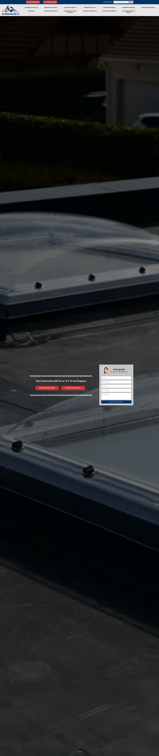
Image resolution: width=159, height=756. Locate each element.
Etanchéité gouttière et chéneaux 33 (70, 12)
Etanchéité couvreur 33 (129, 7)
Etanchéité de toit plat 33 (31, 7)
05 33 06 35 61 (34, 2)
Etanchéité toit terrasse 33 (90, 11)
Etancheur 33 (31, 11)
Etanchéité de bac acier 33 (51, 7)
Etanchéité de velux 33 (90, 7)
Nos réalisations (47, 388)
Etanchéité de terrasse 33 (51, 11)
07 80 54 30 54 (51, 2)
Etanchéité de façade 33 (70, 7)
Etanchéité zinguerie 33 (109, 7)
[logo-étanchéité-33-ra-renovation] (10, 10)
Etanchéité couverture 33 (148, 7)
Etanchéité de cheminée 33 (109, 11)
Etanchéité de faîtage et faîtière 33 (129, 12)
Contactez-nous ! (73, 388)
